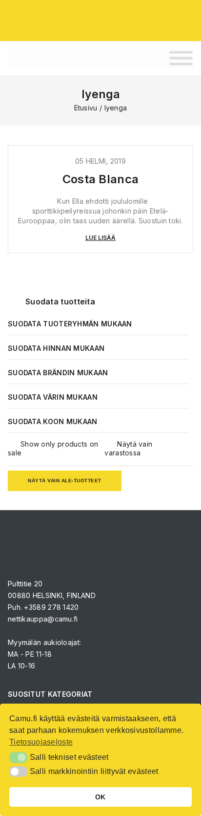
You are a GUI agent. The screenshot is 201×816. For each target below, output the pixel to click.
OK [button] (100, 797)
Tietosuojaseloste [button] (41, 742)
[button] (18, 757)
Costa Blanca (100, 179)
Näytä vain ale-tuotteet (64, 480)
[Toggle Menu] (181, 58)
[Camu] (34, 20)
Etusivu (86, 108)
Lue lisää (100, 237)
